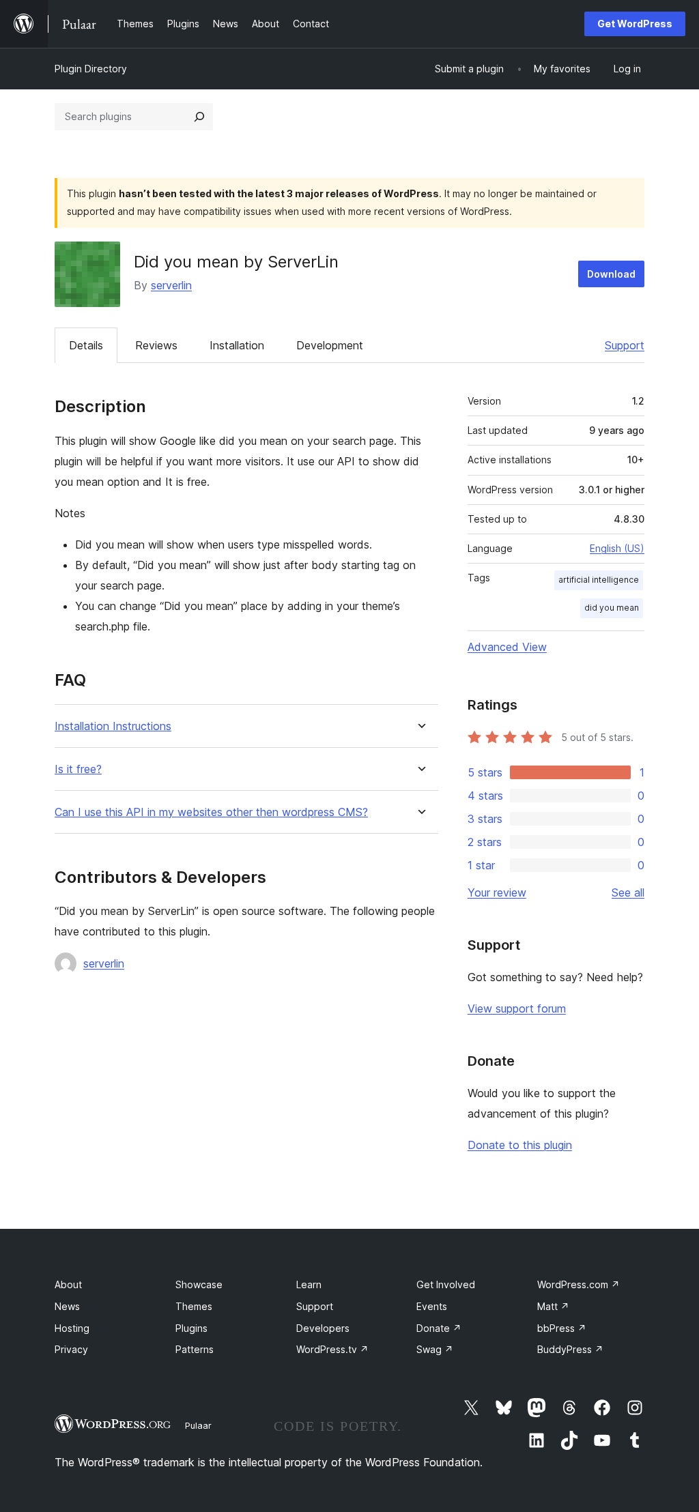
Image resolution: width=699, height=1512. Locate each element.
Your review (497, 892)
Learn (309, 1284)
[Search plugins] (199, 116)
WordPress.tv (332, 1349)
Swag (434, 1349)
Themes (193, 1306)
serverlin (171, 285)
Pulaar (198, 1425)
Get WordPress (634, 23)
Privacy (71, 1349)
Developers (323, 1328)
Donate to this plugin (520, 1145)
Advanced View (507, 647)
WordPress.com (578, 1284)
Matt (553, 1306)
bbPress (561, 1328)
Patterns (194, 1349)
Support (624, 345)
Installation (237, 345)
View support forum (517, 1008)
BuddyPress (570, 1349)
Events (431, 1306)
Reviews (156, 345)
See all (628, 892)
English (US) (617, 548)
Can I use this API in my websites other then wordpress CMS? (211, 812)
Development (329, 345)
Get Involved (445, 1284)
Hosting (72, 1328)
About (68, 1284)
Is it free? (78, 769)
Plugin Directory (91, 68)
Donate (438, 1328)
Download (611, 274)
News (67, 1306)
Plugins (191, 1328)
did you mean (611, 607)
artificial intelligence (598, 580)
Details (86, 345)
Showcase (199, 1284)
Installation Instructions (113, 726)
